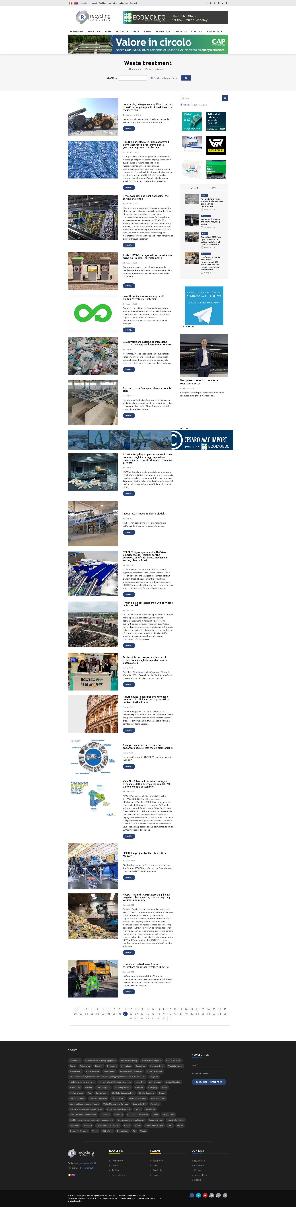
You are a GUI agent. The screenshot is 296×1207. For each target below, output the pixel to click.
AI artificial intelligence (151, 1060)
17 (169, 1009)
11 (136, 1009)
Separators (126, 1066)
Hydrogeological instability (118, 1109)
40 (142, 1013)
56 (131, 1018)
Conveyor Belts (157, 1066)
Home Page (85, 3)
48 (186, 1013)
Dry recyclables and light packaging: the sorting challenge (146, 197)
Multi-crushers (118, 1098)
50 (197, 1013)
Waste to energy (175, 1066)
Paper (72, 1066)
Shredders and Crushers (137, 1115)
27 (225, 1009)
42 (153, 1013)
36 (120, 1013)
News (204, 195)
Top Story (206, 216)
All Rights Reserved (99, 1196)
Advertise (123, 3)
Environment (109, 1071)
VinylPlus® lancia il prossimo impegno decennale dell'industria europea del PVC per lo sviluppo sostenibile (147, 784)
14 (153, 1009)
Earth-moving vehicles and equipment (115, 1082)
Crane (155, 1115)
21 (192, 1009)
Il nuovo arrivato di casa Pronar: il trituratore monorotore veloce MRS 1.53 (146, 965)
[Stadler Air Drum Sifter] (192, 145)
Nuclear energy (76, 1093)
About (94, 3)
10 (131, 1009)
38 (131, 1013)
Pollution (139, 1087)
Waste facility (168, 1115)
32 (97, 1013)
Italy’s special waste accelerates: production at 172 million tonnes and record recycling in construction (210, 263)
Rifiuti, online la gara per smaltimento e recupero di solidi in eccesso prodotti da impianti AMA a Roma (146, 699)
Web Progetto (76, 1201)
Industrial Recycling (129, 1060)
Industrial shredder (175, 1120)
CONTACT (196, 31)
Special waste (101, 1093)
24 (208, 1009)
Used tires (140, 1082)
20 (186, 1009)
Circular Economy (146, 1093)
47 (181, 1013)
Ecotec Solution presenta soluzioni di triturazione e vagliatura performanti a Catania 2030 (145, 660)
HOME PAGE (76, 31)
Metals (138, 1125)
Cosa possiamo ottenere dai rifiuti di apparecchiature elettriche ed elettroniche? (148, 746)
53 (214, 1013)
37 (125, 1013)
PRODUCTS (122, 31)
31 (92, 1013)
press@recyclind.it (88, 1163)
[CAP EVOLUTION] (148, 44)
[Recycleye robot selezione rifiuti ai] (216, 169)
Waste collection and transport (83, 1115)
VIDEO (147, 31)
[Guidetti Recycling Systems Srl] (192, 169)
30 (86, 1013)
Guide (155, 1175)
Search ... (112, 77)
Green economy (156, 1120)
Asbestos (105, 1115)
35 (114, 1013)
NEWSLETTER (163, 31)
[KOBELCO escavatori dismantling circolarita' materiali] (192, 121)
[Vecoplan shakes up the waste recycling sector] (192, 219)
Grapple (162, 1093)
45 (170, 1013)
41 (147, 1013)
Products (157, 1170)
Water (164, 1087)
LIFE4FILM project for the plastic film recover (144, 854)
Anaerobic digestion (98, 1098)
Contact (133, 3)
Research (88, 1125)
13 (147, 1009)
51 (203, 1013)
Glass (170, 1125)
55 (225, 1013)
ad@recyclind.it (85, 1167)
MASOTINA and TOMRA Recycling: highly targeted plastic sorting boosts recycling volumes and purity (146, 897)
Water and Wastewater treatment (84, 1104)
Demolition (140, 1066)
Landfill (138, 1109)
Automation (85, 1066)
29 (81, 1013)
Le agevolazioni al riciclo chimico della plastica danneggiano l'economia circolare (147, 343)
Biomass (98, 1066)
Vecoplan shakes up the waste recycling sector (210, 221)
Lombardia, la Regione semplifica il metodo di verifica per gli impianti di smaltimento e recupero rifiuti (148, 107)
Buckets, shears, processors (82, 1082)
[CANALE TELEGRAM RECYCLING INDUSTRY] (204, 305)
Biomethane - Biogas (154, 1125)
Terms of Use (200, 1175)
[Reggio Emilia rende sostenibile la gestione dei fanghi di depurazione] (192, 198)
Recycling (154, 1077)
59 (147, 1018)
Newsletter (112, 3)
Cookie (197, 1179)
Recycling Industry (82, 1196)
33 (103, 1013)
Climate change (92, 1071)
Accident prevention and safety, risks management (91, 1120)
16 (164, 1009)
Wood (180, 1125)
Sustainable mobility (137, 1098)
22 (197, 1009)
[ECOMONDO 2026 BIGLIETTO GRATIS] (175, 17)
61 (158, 1018)
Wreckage (74, 1125)
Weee (95, 1131)
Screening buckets (123, 1087)
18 (175, 1009)
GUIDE (136, 31)
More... (129, 129)
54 (219, 1013)
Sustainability (75, 1071)
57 (136, 1018)
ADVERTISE (181, 31)
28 (75, 1013)
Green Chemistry (173, 1060)
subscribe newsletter (209, 1082)
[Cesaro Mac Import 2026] (150, 439)
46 (175, 1013)
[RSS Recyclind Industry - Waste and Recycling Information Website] (226, 3)
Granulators (75, 1060)
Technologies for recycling (108, 1125)
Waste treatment (154, 69)
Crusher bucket (139, 1104)
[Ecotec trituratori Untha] (216, 121)
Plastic (127, 1125)
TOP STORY (94, 31)
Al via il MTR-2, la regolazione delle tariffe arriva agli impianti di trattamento (147, 256)
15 (158, 1009)
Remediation (122, 1131)
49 (192, 1013)
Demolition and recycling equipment (100, 1060)
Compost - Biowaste (79, 1131)
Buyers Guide (118, 1175)
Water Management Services (115, 1104)
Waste (143, 1131)
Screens (88, 1087)
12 (142, 1009)
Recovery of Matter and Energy (131, 1120)
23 (203, 1009)
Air (134, 1131)
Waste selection (158, 1098)
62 (164, 1018)
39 (136, 1013)
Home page (135, 69)
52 (208, 1013)
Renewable (150, 1109)
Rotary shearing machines (131, 1071)
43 (158, 1013)
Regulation (112, 1066)
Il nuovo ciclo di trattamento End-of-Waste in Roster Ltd (148, 604)
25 (214, 1009)
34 (108, 1013)
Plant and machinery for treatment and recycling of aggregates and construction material (107, 1077)
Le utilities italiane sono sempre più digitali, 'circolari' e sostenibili (143, 298)
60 (153, 1018)
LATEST (194, 188)
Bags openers (155, 1082)
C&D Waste (107, 1131)
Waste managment (154, 1071)
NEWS (108, 31)
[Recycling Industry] (93, 17)
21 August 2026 (187, 388)
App (89, 1093)
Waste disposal (103, 1087)
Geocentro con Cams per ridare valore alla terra (147, 389)
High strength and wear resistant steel (86, 1109)
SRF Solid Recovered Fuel (123, 1093)
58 (142, 1018)
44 (164, 1013)
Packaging (152, 1087)
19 (180, 1009)
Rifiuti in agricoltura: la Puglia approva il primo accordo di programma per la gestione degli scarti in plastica (146, 145)
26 (219, 1009)
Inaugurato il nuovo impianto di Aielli (144, 513)
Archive (102, 3)
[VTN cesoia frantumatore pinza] (216, 145)
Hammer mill (75, 1087)
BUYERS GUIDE (214, 31)
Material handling (173, 1082)
